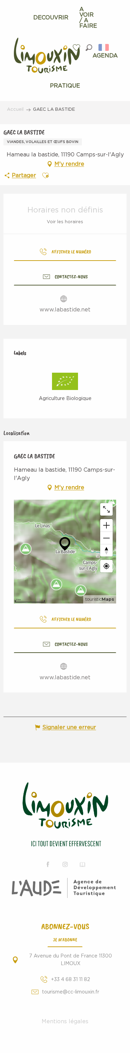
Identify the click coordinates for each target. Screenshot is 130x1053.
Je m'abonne (65, 939)
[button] (89, 48)
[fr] (104, 47)
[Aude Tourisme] (65, 888)
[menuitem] (51, 17)
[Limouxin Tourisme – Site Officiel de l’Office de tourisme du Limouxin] (65, 815)
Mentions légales (65, 1021)
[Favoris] (77, 47)
